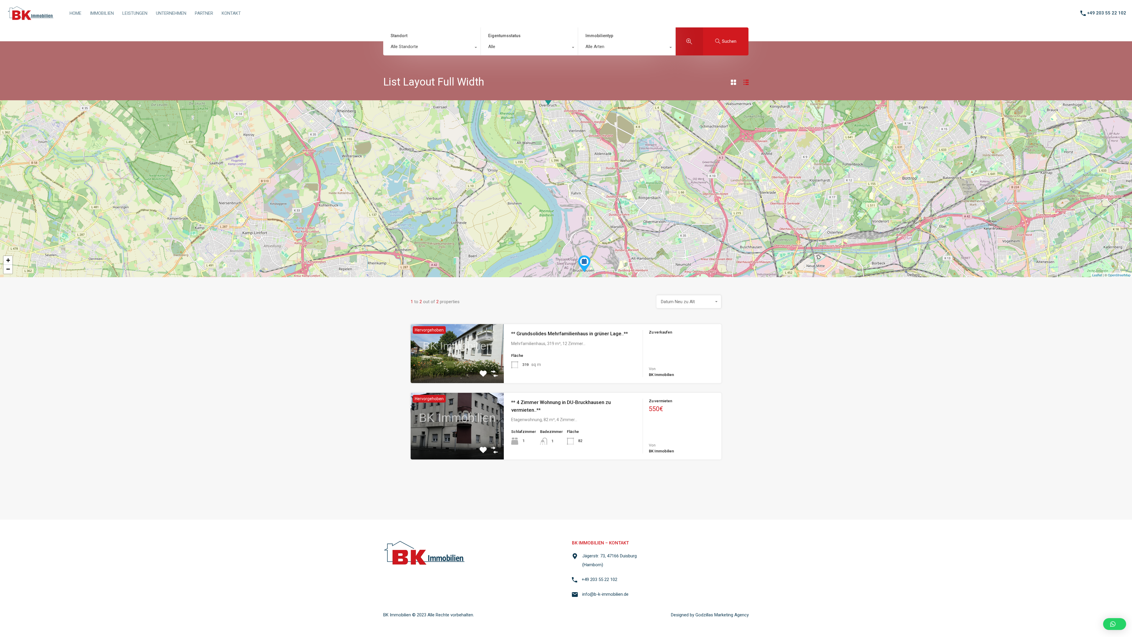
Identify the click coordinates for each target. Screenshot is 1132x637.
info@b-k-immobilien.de (605, 594)
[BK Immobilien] (30, 19)
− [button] (8, 269)
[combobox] (432, 48)
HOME (75, 13)
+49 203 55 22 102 (1106, 13)
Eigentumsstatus (504, 35)
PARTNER (204, 13)
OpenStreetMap (1119, 274)
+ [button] (8, 260)
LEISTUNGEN (134, 13)
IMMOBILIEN (102, 13)
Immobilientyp (599, 35)
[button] (1114, 624)
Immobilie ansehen (457, 371)
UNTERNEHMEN (171, 13)
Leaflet (1097, 274)
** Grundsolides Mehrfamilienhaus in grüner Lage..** (569, 333)
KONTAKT (231, 13)
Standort (399, 35)
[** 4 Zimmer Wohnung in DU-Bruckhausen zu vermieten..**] (584, 263)
